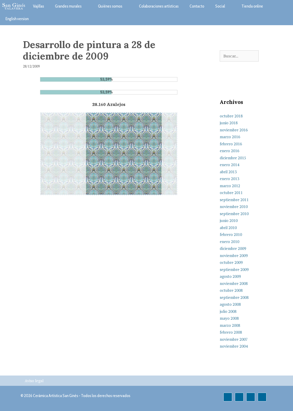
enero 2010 (229, 241)
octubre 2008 (231, 290)
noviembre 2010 (234, 206)
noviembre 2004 (234, 346)
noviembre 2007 (234, 339)
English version (17, 18)
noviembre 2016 (234, 129)
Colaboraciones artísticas (159, 6)
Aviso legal (34, 380)
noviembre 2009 (234, 255)
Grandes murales (68, 6)
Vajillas (38, 6)
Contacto (197, 6)
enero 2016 (229, 150)
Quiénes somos (110, 6)
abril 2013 (228, 171)
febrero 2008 (231, 332)
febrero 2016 (231, 143)
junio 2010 (229, 220)
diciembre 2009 (233, 248)
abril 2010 (228, 227)
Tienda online (252, 6)
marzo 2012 (230, 185)
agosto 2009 (230, 276)
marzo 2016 (230, 136)
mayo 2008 (229, 318)
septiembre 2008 (234, 297)
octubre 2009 (231, 262)
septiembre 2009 (234, 269)
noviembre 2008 (234, 283)
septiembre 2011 (234, 199)
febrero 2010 (231, 234)
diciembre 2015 (233, 157)
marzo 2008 (230, 325)
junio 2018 (229, 122)
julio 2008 (228, 311)
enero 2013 (229, 178)
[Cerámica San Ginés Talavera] (13, 6)
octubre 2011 (231, 192)
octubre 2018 (231, 116)
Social (220, 6)
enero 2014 (229, 164)
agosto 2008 (230, 304)
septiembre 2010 (234, 213)
